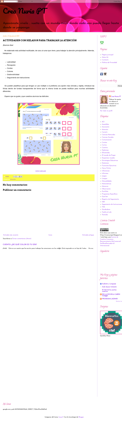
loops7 (61, 417)
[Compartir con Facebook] (20, 177)
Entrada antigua (88, 235)
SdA (103, 202)
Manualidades (107, 181)
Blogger (81, 417)
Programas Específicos (109, 194)
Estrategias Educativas (110, 160)
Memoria (105, 186)
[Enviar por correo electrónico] (14, 177)
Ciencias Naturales (108, 134)
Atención (13, 179)
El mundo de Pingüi (108, 155)
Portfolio (105, 191)
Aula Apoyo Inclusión (109, 287)
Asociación (105, 127)
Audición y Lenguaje (109, 284)
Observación (106, 189)
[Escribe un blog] (16, 177)
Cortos (104, 145)
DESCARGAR (40, 171)
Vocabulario (106, 209)
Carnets (104, 132)
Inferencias (106, 171)
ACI (103, 122)
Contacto (105, 60)
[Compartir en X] (18, 177)
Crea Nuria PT (24, 11)
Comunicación (107, 140)
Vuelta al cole (106, 212)
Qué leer (105, 196)
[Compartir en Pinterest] (21, 177)
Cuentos (105, 147)
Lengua (104, 178)
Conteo (104, 142)
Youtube (105, 214)
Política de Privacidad (109, 62)
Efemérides (106, 152)
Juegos (104, 176)
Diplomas (105, 150)
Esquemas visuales (108, 158)
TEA (103, 207)
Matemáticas (106, 184)
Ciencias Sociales (108, 137)
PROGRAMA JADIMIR (110, 299)
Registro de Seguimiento (110, 199)
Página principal (107, 55)
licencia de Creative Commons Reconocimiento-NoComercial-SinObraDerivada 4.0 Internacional (110, 241)
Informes (105, 173)
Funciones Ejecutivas (109, 165)
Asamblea (105, 124)
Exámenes (105, 163)
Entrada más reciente (10, 235)
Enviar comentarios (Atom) (21, 238)
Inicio (50, 235)
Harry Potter (106, 168)
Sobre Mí (105, 57)
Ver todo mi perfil (106, 111)
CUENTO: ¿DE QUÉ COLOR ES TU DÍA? (20, 244)
